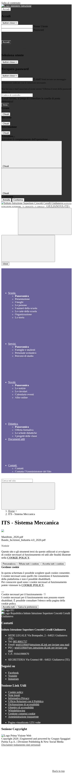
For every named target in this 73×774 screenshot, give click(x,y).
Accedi (6, 9)
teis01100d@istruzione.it (42, 644)
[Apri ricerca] (45, 221)
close (5, 264)
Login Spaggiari (18, 92)
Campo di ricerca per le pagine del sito (21, 477)
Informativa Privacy (18, 698)
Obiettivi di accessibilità (21, 707)
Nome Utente (40, 26)
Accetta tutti (53, 564)
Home (11, 511)
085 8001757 (20, 641)
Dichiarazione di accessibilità (23, 704)
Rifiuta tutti (29, 564)
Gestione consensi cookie (21, 713)
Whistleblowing (16, 710)
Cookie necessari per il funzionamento (22, 594)
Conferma (18, 200)
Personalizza (9, 564)
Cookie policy (15, 692)
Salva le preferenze (27, 607)
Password (38, 29)
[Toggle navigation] (28, 248)
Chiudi (6, 114)
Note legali (14, 695)
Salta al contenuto (10, 2)
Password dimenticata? (13, 36)
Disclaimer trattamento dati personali (20, 744)
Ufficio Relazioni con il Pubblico (25, 701)
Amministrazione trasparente (23, 716)
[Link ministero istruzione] (16, 5)
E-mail (37, 79)
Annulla (6, 200)
